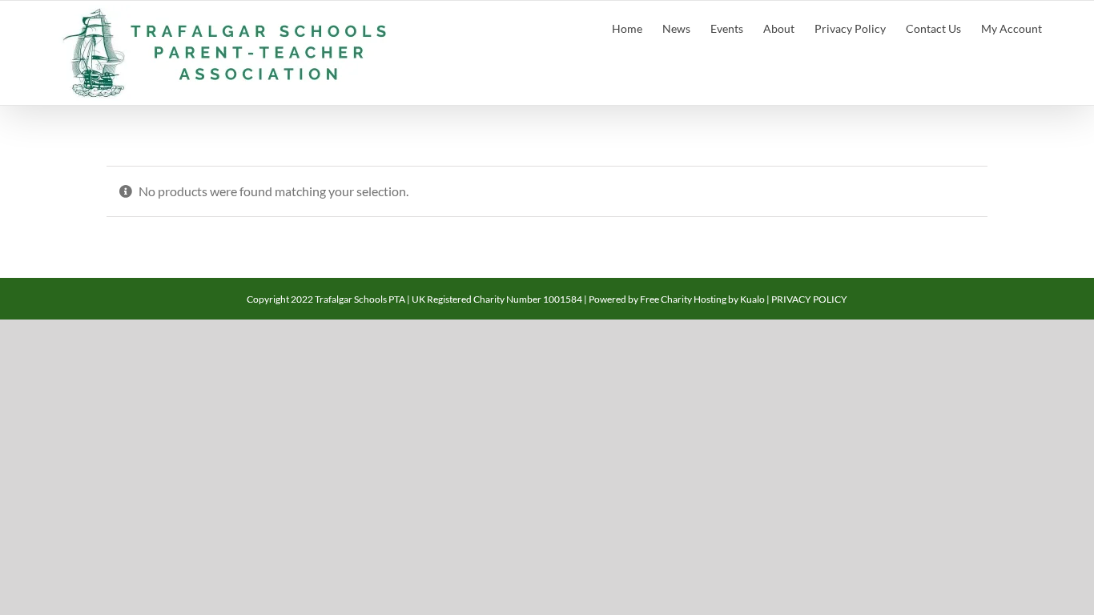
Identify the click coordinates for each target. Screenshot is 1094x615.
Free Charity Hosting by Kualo (702, 299)
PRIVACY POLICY (809, 299)
